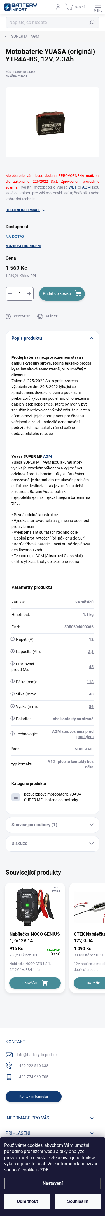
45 (91, 666)
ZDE (44, 1169)
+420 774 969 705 (32, 1077)
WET (72, 187)
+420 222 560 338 (32, 1065)
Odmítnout (27, 1201)
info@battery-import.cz (37, 1055)
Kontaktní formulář (33, 1097)
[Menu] (98, 7)
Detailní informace (23, 210)
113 (90, 682)
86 (91, 706)
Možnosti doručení (23, 246)
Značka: (16, 76)
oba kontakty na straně (73, 719)
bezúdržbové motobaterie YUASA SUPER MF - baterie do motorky (52, 797)
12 (91, 639)
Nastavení (53, 1183)
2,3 (91, 651)
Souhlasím (77, 1201)
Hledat (92, 22)
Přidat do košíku (57, 293)
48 (91, 694)
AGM (86, 187)
